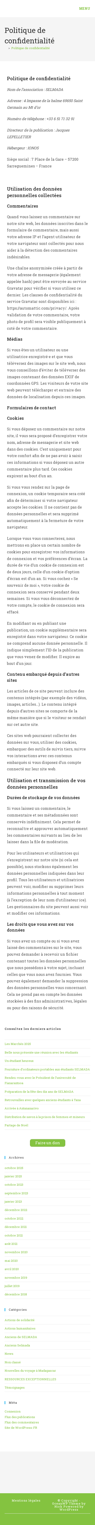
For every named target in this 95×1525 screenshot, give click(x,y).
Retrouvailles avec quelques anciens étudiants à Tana (43, 1100)
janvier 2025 (13, 1176)
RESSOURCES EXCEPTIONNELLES (30, 1379)
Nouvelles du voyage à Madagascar (30, 1370)
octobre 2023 (14, 1184)
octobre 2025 (14, 1168)
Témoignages (15, 1387)
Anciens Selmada (17, 1345)
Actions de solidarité (20, 1320)
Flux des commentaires (22, 1422)
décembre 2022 (16, 1210)
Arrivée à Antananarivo (22, 1108)
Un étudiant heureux (19, 1061)
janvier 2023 (13, 1201)
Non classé (13, 1362)
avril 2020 (12, 1269)
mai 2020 (11, 1261)
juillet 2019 (12, 1286)
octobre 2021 (14, 1235)
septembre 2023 (16, 1193)
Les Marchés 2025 (18, 1044)
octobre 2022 (14, 1218)
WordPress (68, 1509)
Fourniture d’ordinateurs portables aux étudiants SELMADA (47, 1069)
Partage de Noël (16, 1125)
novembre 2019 (16, 1277)
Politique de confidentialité (30, 48)
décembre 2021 (16, 1227)
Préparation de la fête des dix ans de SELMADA (39, 1091)
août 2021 (11, 1244)
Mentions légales (26, 1500)
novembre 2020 (16, 1252)
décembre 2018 (16, 1294)
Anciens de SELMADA (21, 1337)
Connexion (13, 1411)
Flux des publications (20, 1417)
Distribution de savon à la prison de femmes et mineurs (45, 1117)
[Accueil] (6, 48)
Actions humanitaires (20, 1328)
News (9, 1354)
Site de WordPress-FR (21, 1428)
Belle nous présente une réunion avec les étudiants (41, 1052)
